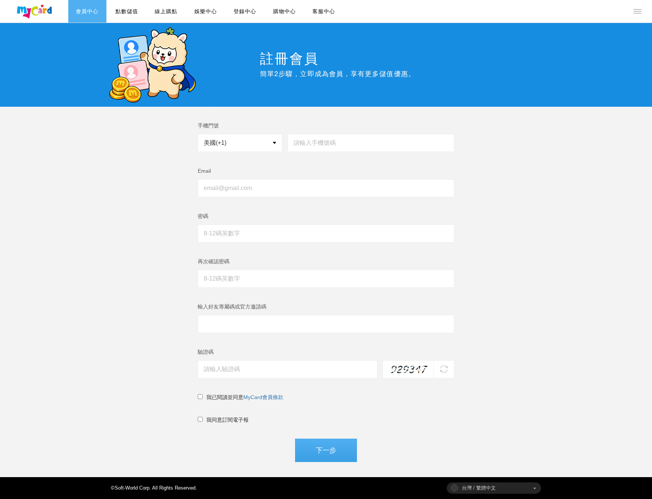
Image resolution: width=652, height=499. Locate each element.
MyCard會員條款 (263, 397)
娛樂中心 (205, 11)
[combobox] (494, 488)
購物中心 (284, 11)
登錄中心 (245, 11)
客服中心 (323, 11)
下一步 (326, 450)
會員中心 (87, 11)
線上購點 (166, 11)
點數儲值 (126, 11)
